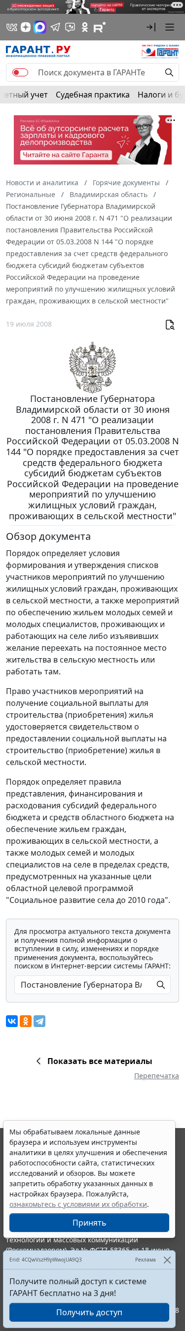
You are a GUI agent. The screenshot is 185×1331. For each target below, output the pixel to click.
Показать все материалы (99, 1061)
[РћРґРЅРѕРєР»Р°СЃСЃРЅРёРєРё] (26, 1021)
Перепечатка (156, 1075)
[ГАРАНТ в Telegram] (55, 27)
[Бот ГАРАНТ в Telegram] (70, 27)
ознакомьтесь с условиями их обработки (78, 1204)
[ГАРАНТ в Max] (40, 27)
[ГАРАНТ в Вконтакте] (12, 27)
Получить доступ (89, 1312)
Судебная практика (93, 94)
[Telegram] (39, 1021)
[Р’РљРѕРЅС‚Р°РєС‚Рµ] (12, 1021)
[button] (151, 27)
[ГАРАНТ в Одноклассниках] (85, 27)
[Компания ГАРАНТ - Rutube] (100, 27)
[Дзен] (26, 27)
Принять (90, 1222)
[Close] (167, 1260)
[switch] (20, 72)
